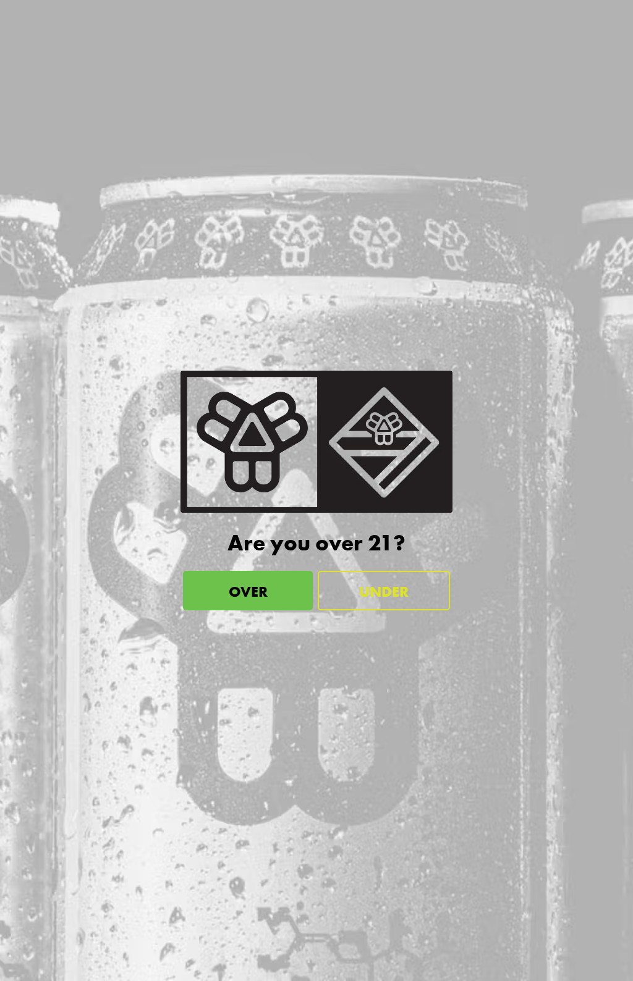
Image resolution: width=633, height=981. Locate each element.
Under (384, 591)
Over (248, 591)
